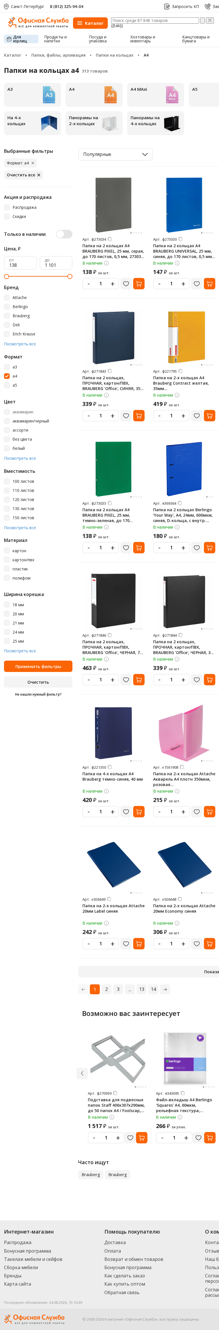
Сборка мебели (21, 1267)
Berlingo (20, 306)
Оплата (112, 1251)
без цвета (22, 439)
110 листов (23, 490)
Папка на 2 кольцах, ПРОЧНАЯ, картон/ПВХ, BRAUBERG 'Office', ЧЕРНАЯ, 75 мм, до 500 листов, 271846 (112, 650)
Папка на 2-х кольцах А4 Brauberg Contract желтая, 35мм (181, 383)
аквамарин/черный (31, 421)
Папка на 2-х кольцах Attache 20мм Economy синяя (184, 908)
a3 (15, 367)
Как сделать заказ (124, 1276)
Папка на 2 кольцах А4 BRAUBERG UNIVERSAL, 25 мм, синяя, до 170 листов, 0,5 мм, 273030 (183, 254)
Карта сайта (17, 1284)
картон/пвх (23, 560)
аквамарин (23, 412)
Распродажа (24, 207)
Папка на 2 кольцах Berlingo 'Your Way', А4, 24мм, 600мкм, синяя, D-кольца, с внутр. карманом (183, 518)
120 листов (23, 499)
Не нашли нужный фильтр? (38, 694)
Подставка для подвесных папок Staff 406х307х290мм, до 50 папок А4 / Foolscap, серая (116, 1108)
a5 (15, 385)
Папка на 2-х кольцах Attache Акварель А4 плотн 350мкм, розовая (184, 779)
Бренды (12, 1276)
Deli (16, 325)
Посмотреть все (20, 344)
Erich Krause (24, 334)
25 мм (18, 641)
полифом (22, 578)
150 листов (23, 517)
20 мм (18, 614)
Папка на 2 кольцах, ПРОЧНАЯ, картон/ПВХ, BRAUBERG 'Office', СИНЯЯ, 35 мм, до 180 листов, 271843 (111, 386)
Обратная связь (121, 1292)
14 (153, 989)
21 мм (18, 623)
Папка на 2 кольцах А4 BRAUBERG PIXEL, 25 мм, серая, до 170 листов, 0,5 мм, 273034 (113, 251)
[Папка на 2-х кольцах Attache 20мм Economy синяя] (184, 865)
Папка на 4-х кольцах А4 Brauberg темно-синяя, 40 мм (112, 776)
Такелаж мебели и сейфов (33, 1259)
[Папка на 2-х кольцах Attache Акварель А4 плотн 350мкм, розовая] (184, 733)
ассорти (20, 430)
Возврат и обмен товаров (133, 1259)
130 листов (23, 508)
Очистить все (21, 175)
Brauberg (21, 316)
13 (141, 989)
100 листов (23, 481)
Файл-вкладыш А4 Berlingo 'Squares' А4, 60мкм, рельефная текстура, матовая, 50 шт (184, 1108)
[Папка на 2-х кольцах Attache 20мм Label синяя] (113, 865)
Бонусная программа (27, 1251)
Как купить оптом (124, 1284)
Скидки (19, 216)
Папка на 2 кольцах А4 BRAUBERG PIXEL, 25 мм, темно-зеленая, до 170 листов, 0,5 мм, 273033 (106, 518)
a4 (15, 376)
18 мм (18, 605)
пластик (20, 569)
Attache (20, 297)
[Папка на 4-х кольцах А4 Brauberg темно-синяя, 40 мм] (113, 733)
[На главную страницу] (38, 26)
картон (19, 551)
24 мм (18, 632)
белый (19, 448)
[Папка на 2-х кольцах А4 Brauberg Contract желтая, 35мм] (184, 337)
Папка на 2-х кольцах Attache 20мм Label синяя (113, 908)
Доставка (115, 1242)
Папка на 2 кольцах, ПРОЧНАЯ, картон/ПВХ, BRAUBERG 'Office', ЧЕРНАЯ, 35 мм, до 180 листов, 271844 (183, 650)
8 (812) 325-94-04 (66, 6)
